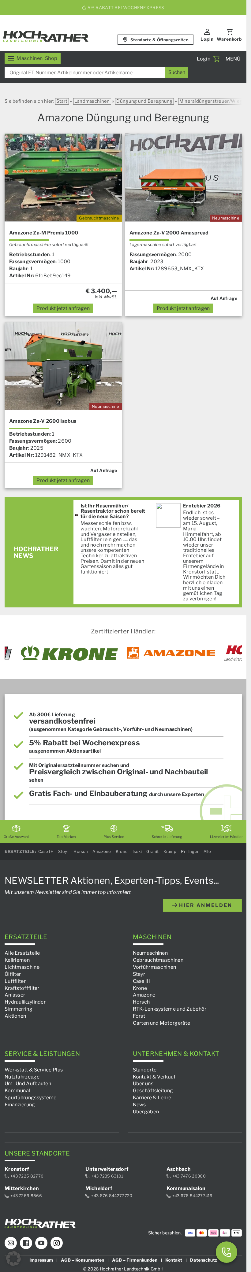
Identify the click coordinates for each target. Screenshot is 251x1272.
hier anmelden (204, 905)
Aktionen (15, 1016)
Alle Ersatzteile (22, 953)
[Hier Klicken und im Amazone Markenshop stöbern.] (171, 653)
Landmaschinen (92, 101)
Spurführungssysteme (31, 1098)
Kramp (170, 851)
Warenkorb (229, 39)
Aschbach (179, 1169)
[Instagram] (57, 1243)
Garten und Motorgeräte (161, 1023)
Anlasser (15, 995)
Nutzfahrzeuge (22, 1077)
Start (62, 101)
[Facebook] (26, 1243)
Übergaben (146, 1112)
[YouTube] (41, 1243)
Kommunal (17, 1091)
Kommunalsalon (186, 1188)
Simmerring (18, 1009)
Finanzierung (20, 1105)
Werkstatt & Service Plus (34, 1070)
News (139, 1105)
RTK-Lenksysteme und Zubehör (170, 1009)
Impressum (41, 1260)
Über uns (143, 1084)
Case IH (46, 851)
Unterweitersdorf (106, 1169)
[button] (13, 1258)
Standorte (145, 1070)
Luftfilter (15, 981)
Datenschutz (203, 1260)
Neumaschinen (150, 953)
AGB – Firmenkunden (134, 1260)
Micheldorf (98, 1188)
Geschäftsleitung (153, 1091)
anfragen (63, 308)
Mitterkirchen (22, 1188)
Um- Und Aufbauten (28, 1084)
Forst (139, 1016)
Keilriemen (17, 960)
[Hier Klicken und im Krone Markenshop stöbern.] (69, 653)
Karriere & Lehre (152, 1098)
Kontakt (173, 1260)
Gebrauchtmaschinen (158, 960)
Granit (152, 851)
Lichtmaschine (22, 967)
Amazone (101, 851)
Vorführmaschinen (154, 967)
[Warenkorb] (216, 59)
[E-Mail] (11, 1243)
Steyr (63, 851)
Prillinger (190, 851)
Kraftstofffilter (22, 988)
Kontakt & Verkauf (154, 1077)
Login (207, 39)
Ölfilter (13, 974)
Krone (122, 851)
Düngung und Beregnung (144, 101)
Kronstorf (17, 1169)
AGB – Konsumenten (82, 1260)
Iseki (137, 851)
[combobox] (96, 72)
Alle (207, 851)
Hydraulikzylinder (25, 1002)
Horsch (80, 851)
